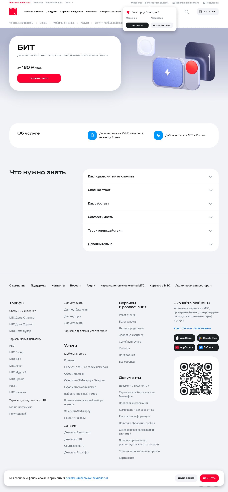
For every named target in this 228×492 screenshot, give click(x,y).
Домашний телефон (76, 453)
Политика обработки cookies (137, 423)
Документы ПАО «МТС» (134, 386)
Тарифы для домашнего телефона (85, 331)
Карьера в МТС (160, 286)
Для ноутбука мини (76, 310)
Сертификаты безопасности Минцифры (137, 394)
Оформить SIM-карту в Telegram (84, 380)
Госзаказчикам (54, 2)
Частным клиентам (19, 2)
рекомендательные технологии (87, 478)
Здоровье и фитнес (131, 335)
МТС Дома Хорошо (21, 324)
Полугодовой (17, 414)
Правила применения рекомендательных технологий (139, 443)
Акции (91, 286)
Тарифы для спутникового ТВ (27, 401)
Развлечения (127, 315)
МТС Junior (16, 366)
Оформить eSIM (74, 374)
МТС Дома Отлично (21, 318)
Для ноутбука (72, 316)
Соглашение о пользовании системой (136, 432)
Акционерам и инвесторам (193, 286)
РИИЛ (13, 386)
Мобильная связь (75, 354)
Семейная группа (130, 342)
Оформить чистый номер (80, 387)
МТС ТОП (15, 359)
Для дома (70, 426)
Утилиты (124, 348)
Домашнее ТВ (73, 439)
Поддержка (38, 286)
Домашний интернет (77, 433)
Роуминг (69, 360)
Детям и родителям (131, 328)
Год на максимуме (20, 407)
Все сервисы (127, 362)
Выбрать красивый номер (80, 394)
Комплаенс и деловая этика (136, 410)
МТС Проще (16, 379)
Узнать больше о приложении (192, 328)
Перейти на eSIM (75, 418)
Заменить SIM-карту (77, 411)
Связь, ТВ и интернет (22, 311)
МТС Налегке (17, 392)
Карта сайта (127, 458)
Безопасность (127, 322)
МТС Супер (16, 352)
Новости (75, 286)
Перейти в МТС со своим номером (86, 367)
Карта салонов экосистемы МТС (122, 286)
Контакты (58, 286)
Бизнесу (38, 2)
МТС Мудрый (17, 372)
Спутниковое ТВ (74, 446)
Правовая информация (133, 403)
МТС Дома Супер (20, 331)
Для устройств (73, 303)
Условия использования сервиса (139, 451)
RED (11, 346)
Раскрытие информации (134, 417)
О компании (17, 286)
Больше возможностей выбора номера (83, 403)
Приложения (127, 355)
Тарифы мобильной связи (25, 339)
